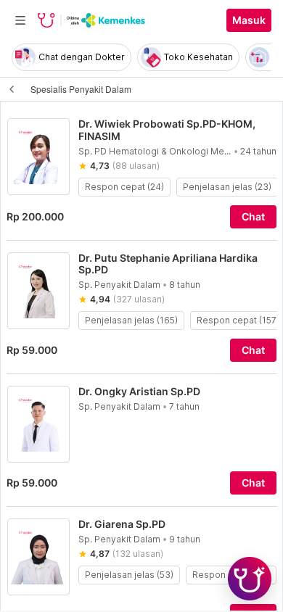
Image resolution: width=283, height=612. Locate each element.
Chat (253, 217)
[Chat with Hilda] (249, 578)
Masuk (249, 20)
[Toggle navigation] (20, 20)
